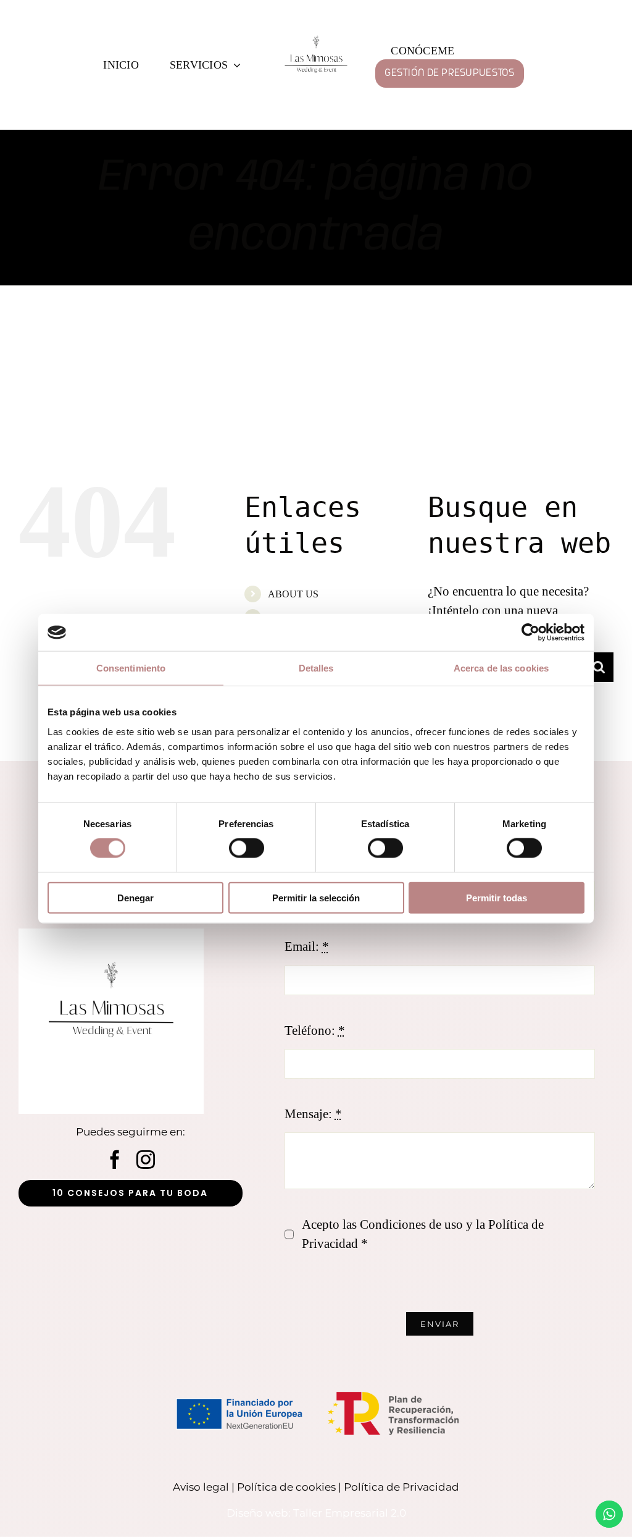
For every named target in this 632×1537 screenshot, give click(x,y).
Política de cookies (286, 1487)
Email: (307, 946)
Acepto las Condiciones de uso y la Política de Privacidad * (423, 1234)
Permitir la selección (316, 897)
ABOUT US (293, 594)
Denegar (135, 897)
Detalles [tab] (316, 668)
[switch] (246, 848)
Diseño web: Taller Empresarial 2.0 (316, 1513)
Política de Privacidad (401, 1487)
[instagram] (145, 1159)
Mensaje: (313, 1113)
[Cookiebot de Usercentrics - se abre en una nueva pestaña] (530, 632)
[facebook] (115, 1159)
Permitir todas (496, 897)
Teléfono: (315, 1030)
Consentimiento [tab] (130, 668)
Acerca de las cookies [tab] (501, 668)
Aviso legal (201, 1487)
